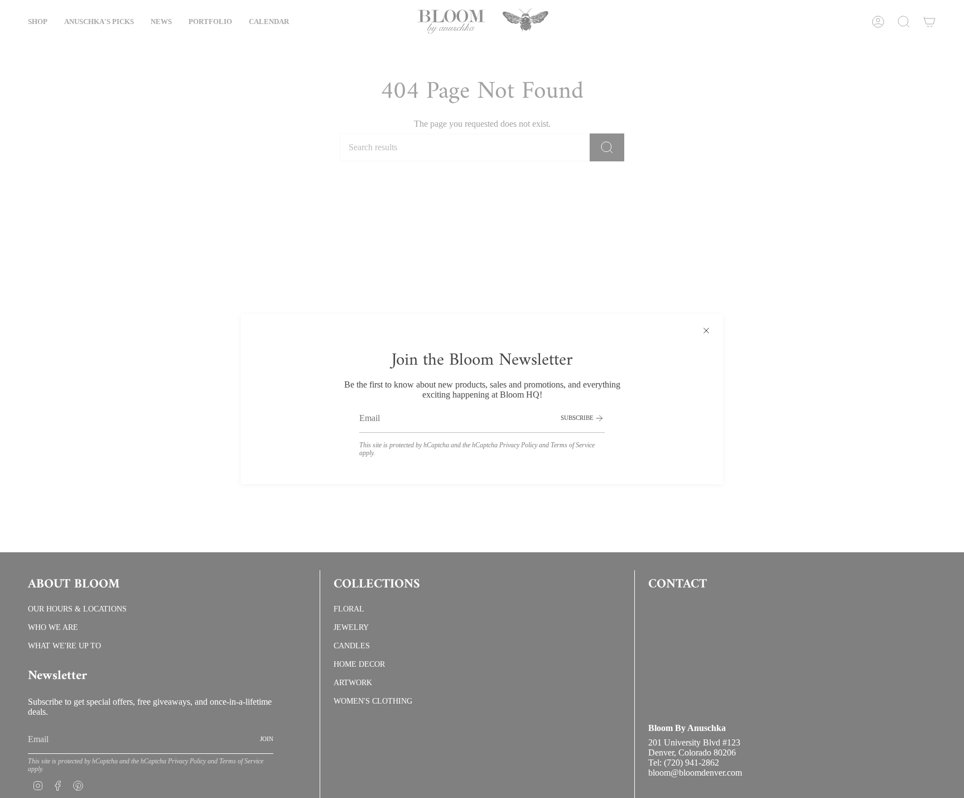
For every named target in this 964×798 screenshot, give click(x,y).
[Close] (706, 330)
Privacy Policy (518, 445)
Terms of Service (573, 445)
